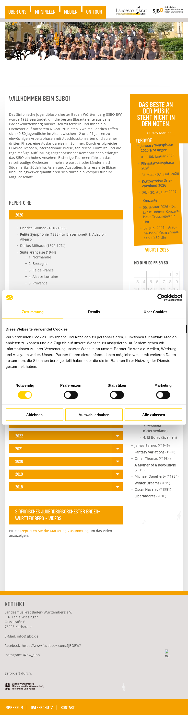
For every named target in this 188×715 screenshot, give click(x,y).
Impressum (14, 707)
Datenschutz (42, 707)
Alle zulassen (153, 414)
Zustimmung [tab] (33, 312)
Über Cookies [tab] (155, 312)
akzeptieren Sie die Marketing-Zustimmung (53, 530)
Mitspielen (45, 12)
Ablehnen (34, 414)
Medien (71, 12)
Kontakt (68, 707)
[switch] (71, 395)
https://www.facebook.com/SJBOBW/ (51, 645)
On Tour (94, 12)
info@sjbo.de (27, 636)
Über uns (17, 12)
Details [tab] (94, 312)
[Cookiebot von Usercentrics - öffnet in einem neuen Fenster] (161, 297)
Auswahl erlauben (94, 414)
